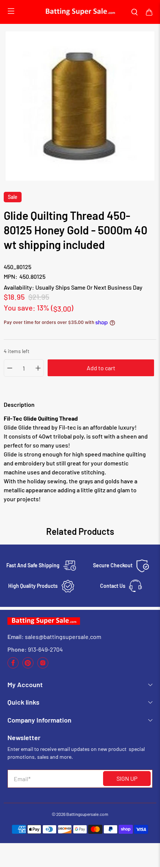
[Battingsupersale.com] (80, 12)
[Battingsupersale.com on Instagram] (42, 666)
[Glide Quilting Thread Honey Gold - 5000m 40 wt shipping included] (80, 106)
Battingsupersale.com (87, 814)
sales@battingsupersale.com (63, 636)
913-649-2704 (45, 649)
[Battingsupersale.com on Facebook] (13, 666)
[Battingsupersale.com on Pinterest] (27, 666)
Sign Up (126, 778)
